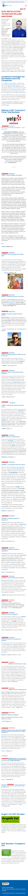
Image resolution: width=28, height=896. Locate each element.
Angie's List (15, 824)
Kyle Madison (8, 187)
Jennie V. (3, 751)
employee (3, 420)
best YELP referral (20, 464)
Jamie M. (4, 329)
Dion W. (5, 305)
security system (5, 377)
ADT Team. (9, 158)
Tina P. (6, 162)
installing (15, 646)
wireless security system (13, 86)
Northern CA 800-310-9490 (8, 2)
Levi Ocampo (15, 790)
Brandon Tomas (5, 317)
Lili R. (3, 721)
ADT (13, 442)
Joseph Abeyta (22, 524)
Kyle (4, 237)
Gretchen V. (4, 510)
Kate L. (4, 396)
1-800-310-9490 (9, 887)
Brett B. (4, 595)
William (13, 213)
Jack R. (10, 607)
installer (18, 486)
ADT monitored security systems (12, 84)
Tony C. (3, 541)
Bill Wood (20, 410)
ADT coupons (6, 105)
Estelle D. (4, 365)
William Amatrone (10, 302)
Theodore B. (4, 457)
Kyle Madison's (14, 472)
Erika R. (9, 681)
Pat (2, 604)
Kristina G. (4, 654)
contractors (3, 830)
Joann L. (14, 707)
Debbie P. (4, 246)
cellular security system (20, 92)
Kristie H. (7, 272)
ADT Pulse (9, 94)
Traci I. (3, 629)
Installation (16, 737)
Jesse (8, 213)
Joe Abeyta (12, 301)
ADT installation (10, 71)
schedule (3, 71)
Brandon (3, 580)
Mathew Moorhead (14, 262)
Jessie (12, 531)
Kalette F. (4, 428)
